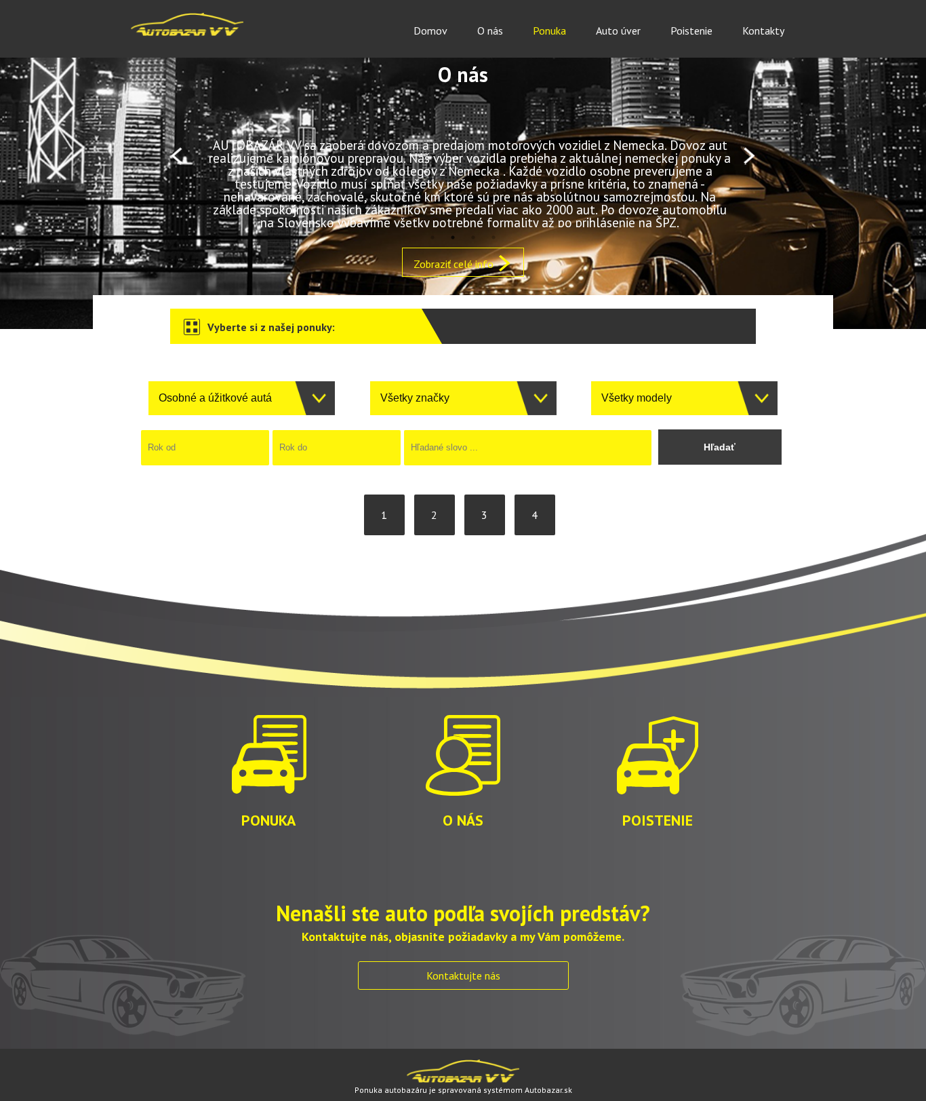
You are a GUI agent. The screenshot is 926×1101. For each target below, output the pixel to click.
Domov (430, 30)
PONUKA (268, 819)
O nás (490, 30)
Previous (176, 156)
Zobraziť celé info (455, 264)
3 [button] (473, 237)
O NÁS (463, 819)
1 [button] (432, 237)
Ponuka (549, 30)
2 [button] (453, 237)
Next (749, 156)
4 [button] (493, 237)
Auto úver (618, 30)
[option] (463, 156)
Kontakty (763, 30)
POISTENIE (657, 819)
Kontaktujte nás (463, 975)
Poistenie (691, 30)
